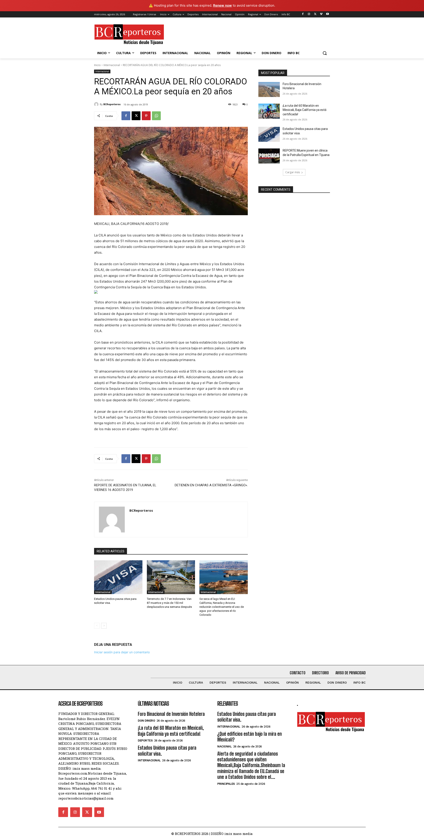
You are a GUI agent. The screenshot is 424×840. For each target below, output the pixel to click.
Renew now (222, 5)
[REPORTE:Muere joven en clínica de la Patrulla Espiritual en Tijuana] (269, 155)
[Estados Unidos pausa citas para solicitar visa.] (118, 577)
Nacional (224, 746)
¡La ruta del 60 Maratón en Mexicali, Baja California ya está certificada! (304, 110)
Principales (226, 783)
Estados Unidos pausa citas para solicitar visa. (167, 750)
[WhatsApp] (156, 115)
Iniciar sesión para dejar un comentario (122, 652)
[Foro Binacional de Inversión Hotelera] (269, 89)
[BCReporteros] (97, 104)
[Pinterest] (146, 115)
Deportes (145, 740)
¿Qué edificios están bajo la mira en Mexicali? (249, 737)
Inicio (97, 65)
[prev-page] (97, 626)
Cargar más (292, 172)
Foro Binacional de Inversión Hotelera (171, 714)
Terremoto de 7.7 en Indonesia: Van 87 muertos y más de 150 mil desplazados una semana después (169, 602)
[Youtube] (327, 14)
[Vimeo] (321, 14)
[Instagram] (309, 14)
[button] (324, 53)
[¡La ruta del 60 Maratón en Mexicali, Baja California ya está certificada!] (269, 111)
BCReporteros (112, 104)
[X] (315, 14)
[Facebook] (302, 14)
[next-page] (104, 626)
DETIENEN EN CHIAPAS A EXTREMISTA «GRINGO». (211, 485)
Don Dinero (146, 720)
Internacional (112, 65)
